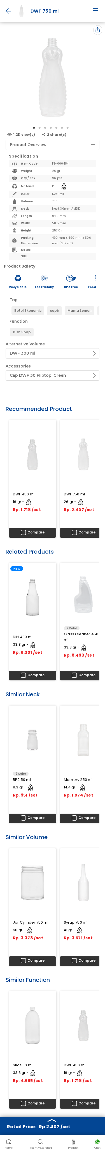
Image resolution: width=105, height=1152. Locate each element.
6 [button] (62, 128)
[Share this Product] (97, 30)
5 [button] (57, 128)
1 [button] (34, 128)
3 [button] (45, 128)
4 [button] (51, 128)
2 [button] (40, 128)
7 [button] (68, 128)
